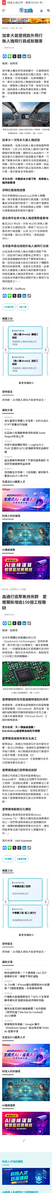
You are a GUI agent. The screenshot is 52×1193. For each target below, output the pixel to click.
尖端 (12, 28)
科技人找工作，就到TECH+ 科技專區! (29, 2)
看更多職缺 (25, 383)
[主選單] (3, 11)
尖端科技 (10, 306)
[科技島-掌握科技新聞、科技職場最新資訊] (26, 10)
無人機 (19, 28)
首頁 (6, 28)
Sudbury (20, 288)
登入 (20, 400)
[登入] (41, 12)
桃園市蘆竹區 (18, 331)
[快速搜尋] (48, 11)
